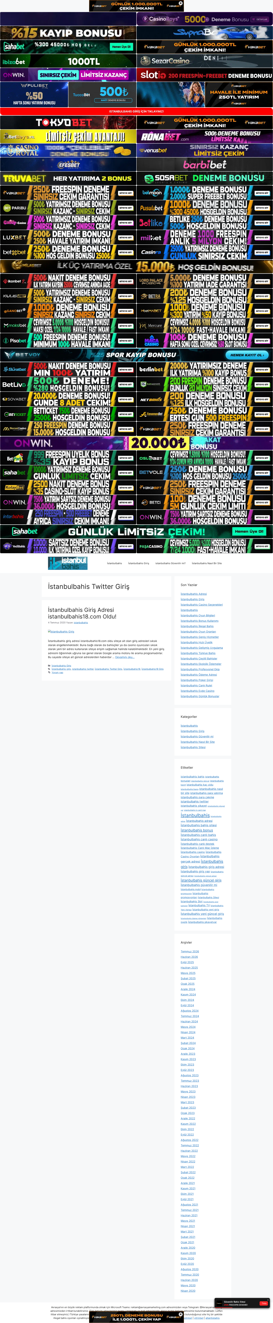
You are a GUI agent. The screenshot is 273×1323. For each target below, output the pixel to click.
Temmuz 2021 (190, 1210)
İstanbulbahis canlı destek (197, 844)
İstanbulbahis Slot (192, 901)
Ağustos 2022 (189, 1140)
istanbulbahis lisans (189, 789)
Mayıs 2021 (188, 1220)
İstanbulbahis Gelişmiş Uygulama (202, 647)
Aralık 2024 (188, 989)
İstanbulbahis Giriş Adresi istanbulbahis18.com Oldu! (82, 613)
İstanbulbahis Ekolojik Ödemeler (201, 664)
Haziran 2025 (189, 967)
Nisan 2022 (188, 1161)
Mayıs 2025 (188, 973)
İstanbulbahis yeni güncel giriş (202, 914)
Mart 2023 (187, 1102)
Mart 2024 (187, 1037)
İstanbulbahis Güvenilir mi (197, 736)
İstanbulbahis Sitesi (193, 747)
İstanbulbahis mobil (191, 889)
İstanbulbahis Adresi (194, 594)
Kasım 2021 (188, 1188)
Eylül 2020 (187, 1263)
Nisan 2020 (188, 1290)
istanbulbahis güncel (200, 781)
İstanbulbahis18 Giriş (153, 669)
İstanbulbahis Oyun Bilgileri (198, 615)
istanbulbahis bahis (192, 776)
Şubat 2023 (188, 1107)
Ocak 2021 (187, 1242)
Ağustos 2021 (189, 1204)
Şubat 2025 (188, 978)
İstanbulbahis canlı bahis (198, 835)
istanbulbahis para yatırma (206, 793)
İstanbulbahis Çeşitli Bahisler (199, 658)
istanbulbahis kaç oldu (200, 784)
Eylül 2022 (187, 1134)
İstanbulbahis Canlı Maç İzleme (200, 847)
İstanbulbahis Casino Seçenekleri (202, 604)
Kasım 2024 (188, 994)
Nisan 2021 (188, 1226)
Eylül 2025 (187, 962)
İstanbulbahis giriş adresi (206, 867)
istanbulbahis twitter (83, 669)
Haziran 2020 (189, 1280)
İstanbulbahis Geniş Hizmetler (200, 637)
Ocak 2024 (188, 1048)
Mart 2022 (187, 1167)
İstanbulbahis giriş (61, 669)
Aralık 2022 (188, 1118)
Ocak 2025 (187, 983)
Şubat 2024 (188, 1043)
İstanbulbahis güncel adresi (205, 876)
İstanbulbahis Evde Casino (197, 690)
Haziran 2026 (189, 956)
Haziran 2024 (189, 1021)
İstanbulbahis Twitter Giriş (108, 669)
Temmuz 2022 (190, 1145)
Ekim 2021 (187, 1193)
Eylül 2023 (187, 1070)
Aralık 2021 (188, 1183)
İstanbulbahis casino (193, 852)
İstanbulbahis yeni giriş (205, 909)
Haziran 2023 (189, 1086)
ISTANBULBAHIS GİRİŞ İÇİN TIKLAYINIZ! (136, 111)
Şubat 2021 (188, 1237)
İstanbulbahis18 (132, 669)
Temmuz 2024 (190, 1016)
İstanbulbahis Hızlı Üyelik (196, 642)
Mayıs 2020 (188, 1285)
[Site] (68, 193)
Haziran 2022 (189, 1150)
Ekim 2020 (187, 1258)
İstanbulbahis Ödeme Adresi (199, 674)
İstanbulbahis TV (199, 905)
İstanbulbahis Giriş (138, 563)
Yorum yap (57, 672)
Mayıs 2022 (188, 1156)
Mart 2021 (187, 1231)
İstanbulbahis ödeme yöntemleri (193, 918)
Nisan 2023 (188, 1097)
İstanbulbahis (114, 563)
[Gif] (136, 266)
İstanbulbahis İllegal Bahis (197, 626)
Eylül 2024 (187, 1005)
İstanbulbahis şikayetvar (202, 922)
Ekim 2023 (187, 1064)
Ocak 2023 (188, 1113)
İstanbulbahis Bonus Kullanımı (199, 620)
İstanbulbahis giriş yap (195, 871)
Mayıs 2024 (188, 1026)
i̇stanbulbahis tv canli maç (195, 810)
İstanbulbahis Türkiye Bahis (198, 653)
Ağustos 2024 (190, 1010)
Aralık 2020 (188, 1247)
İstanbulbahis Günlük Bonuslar (200, 696)
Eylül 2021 (187, 1199)
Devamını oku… (125, 657)
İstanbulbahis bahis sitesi (199, 825)
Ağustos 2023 (190, 1075)
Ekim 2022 (187, 1129)
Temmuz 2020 (190, 1274)
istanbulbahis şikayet (194, 805)
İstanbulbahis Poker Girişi (197, 680)
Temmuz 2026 (190, 951)
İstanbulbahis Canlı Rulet (196, 685)
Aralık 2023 (188, 1053)
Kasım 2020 (188, 1253)
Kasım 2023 (188, 1059)
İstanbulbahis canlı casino (199, 839)
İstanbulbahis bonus (197, 830)
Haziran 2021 (189, 1215)
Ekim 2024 (187, 1000)
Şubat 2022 (188, 1172)
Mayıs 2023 (188, 1091)
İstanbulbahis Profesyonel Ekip (200, 669)
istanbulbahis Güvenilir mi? (170, 563)
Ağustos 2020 (190, 1269)
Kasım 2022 (188, 1123)
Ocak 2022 (187, 1177)
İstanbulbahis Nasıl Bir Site (207, 563)
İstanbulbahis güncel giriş (201, 880)
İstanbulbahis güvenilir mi (199, 885)
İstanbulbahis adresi (199, 821)
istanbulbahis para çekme (197, 797)
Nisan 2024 (188, 1032)
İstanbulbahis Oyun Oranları (198, 631)
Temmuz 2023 (190, 1080)
